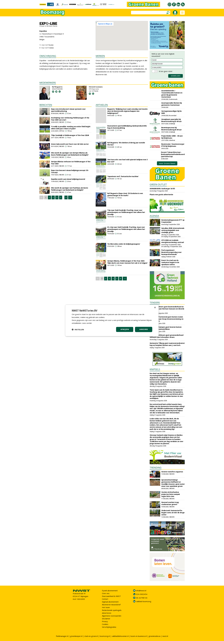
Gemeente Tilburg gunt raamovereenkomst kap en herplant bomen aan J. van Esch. (167, 344)
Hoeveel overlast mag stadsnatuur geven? (170, 503)
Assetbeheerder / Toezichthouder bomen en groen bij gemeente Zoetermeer (171, 94)
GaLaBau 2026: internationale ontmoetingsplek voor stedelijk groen (172, 230)
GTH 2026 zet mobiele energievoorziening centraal (172, 241)
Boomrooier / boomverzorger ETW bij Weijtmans (172, 145)
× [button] (155, 307)
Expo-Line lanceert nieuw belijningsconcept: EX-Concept (70, 171)
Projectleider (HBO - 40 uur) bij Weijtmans (172, 137)
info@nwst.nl (141, 590)
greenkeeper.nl (76, 636)
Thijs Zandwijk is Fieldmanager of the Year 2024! (70, 135)
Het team (106, 607)
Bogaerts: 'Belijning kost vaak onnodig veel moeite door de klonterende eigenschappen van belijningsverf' (127, 111)
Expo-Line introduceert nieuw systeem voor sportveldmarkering (68, 110)
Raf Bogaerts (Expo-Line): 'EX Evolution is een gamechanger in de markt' (125, 194)
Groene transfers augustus (172, 472)
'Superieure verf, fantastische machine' (123, 176)
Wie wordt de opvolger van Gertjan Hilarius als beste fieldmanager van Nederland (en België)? (70, 154)
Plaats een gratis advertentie (161, 194)
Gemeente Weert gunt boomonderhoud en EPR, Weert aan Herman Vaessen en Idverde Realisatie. (167, 309)
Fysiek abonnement (110, 590)
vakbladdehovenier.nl (120, 636)
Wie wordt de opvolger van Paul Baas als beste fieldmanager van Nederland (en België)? (69, 189)
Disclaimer (106, 618)
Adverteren (106, 613)
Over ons (105, 593)
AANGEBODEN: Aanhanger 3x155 (162, 188)
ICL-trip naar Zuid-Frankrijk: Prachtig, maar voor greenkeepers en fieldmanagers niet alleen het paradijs (126, 229)
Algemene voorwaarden (111, 616)
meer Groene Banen (167, 163)
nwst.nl (165, 636)
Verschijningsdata (109, 627)
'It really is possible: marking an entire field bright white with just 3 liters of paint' (70, 127)
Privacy (105, 621)
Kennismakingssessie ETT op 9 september (172, 221)
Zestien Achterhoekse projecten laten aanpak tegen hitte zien (170, 494)
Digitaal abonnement (110, 602)
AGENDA (154, 215)
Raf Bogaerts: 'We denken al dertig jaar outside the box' (126, 143)
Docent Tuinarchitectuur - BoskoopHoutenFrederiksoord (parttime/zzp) (173, 154)
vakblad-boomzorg (143, 601)
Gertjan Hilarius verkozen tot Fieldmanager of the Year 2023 (71, 162)
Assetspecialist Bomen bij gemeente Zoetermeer (171, 104)
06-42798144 (141, 598)
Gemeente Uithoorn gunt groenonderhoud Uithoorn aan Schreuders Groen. (166, 336)
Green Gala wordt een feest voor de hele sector (70, 144)
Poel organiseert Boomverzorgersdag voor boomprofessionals (171, 252)
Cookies (105, 624)
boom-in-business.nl (139, 636)
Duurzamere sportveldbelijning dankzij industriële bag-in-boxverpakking (127, 127)
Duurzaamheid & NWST (111, 596)
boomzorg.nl (105, 636)
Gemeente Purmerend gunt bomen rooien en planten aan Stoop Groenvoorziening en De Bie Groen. (166, 319)
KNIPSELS (155, 369)
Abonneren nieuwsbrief (111, 604)
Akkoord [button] (143, 329)
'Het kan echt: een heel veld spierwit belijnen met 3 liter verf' (127, 160)
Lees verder (87, 323)
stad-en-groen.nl (91, 636)
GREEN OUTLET (158, 184)
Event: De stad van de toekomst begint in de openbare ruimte (170, 262)
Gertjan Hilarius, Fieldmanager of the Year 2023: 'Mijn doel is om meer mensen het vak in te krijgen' (127, 262)
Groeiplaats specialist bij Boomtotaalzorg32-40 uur (171, 120)
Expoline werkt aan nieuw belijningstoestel (68, 179)
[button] (78, 329)
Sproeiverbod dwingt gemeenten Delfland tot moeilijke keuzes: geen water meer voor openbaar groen (173, 483)
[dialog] (112, 320)
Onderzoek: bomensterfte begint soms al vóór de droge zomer (173, 512)
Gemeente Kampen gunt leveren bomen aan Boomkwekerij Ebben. (166, 328)
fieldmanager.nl (62, 636)
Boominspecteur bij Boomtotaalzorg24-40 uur (171, 128)
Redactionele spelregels (111, 610)
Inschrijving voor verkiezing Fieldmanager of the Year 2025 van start (70, 119)
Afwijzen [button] (125, 329)
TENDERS (155, 302)
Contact (105, 599)
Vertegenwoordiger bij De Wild (171, 112)
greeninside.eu (154, 636)
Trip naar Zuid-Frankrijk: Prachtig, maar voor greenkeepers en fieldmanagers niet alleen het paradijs (126, 212)
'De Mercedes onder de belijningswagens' (123, 244)
